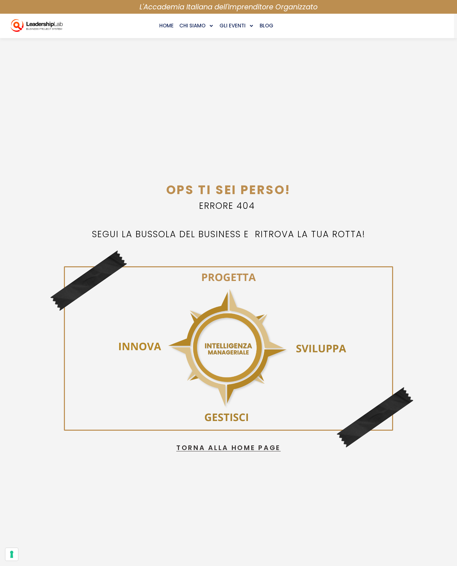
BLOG (266, 25)
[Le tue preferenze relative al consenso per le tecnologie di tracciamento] (11, 554)
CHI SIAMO (192, 25)
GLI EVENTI (232, 25)
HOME (166, 25)
